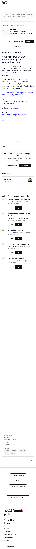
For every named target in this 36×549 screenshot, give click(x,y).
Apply (18, 208)
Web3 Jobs (7, 529)
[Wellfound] (4, 2)
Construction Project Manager (19, 199)
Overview (7, 523)
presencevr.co (14, 108)
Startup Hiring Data (10, 535)
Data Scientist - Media (16, 258)
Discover (5, 25)
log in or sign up (9, 19)
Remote (6, 540)
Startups (13, 25)
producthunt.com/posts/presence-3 (14, 115)
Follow (8, 41)
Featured (7, 532)
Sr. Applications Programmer (18, 244)
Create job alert (18, 41)
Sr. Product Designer (15, 230)
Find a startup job (11, 165)
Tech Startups (8, 537)
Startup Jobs (8, 526)
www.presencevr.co (10, 439)
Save (11, 208)
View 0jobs (29, 41)
